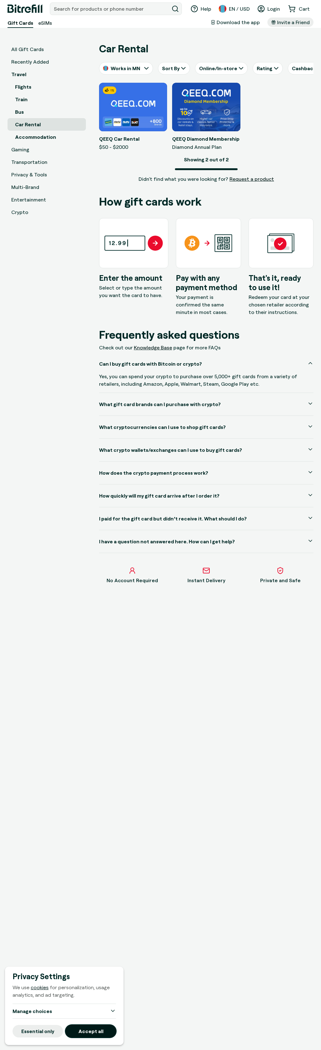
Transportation (29, 162)
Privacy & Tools (29, 174)
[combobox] (110, 9)
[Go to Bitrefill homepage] (25, 8)
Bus (19, 112)
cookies (40, 987)
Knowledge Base (153, 347)
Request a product (251, 179)
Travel (18, 74)
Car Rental (28, 124)
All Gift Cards (27, 49)
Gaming (20, 149)
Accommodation (35, 137)
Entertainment (28, 199)
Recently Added (30, 62)
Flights (23, 87)
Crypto (19, 212)
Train (21, 99)
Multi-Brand (25, 187)
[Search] (175, 9)
